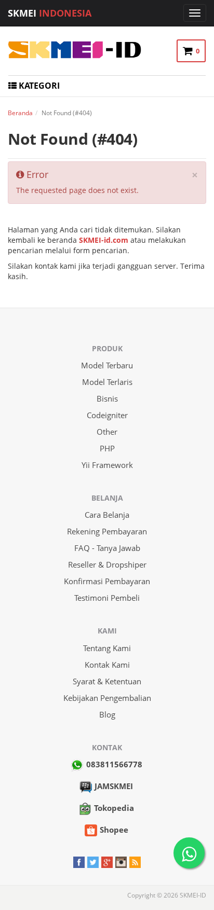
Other (107, 431)
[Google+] (107, 861)
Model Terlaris (107, 382)
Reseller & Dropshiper (107, 564)
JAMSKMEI (114, 786)
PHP (107, 448)
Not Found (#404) (73, 138)
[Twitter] (93, 861)
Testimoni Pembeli (107, 597)
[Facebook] (79, 861)
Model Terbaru (107, 365)
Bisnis (107, 398)
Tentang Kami (107, 648)
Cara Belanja (107, 514)
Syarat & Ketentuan (107, 681)
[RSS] (135, 861)
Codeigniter (107, 415)
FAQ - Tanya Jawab (107, 548)
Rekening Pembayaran (107, 531)
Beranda (20, 112)
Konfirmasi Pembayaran (107, 581)
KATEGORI (38, 85)
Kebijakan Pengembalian (107, 698)
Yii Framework (107, 465)
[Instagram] (121, 861)
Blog (107, 714)
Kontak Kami (107, 664)
